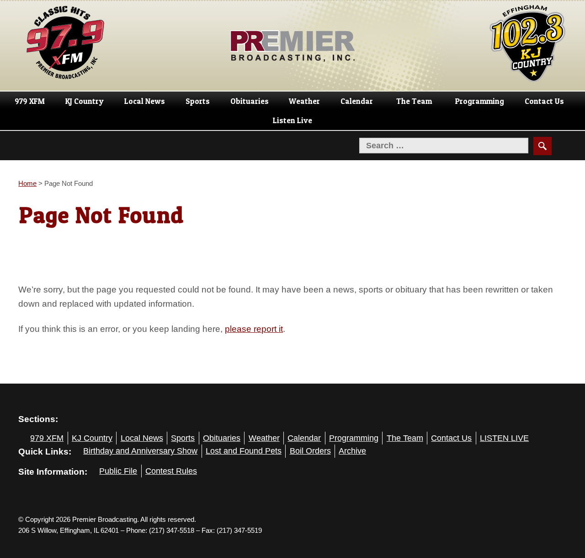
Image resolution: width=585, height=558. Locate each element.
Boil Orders (310, 450)
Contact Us (544, 101)
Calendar (356, 101)
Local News (144, 101)
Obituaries (249, 101)
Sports (198, 101)
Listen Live (292, 120)
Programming (479, 101)
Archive (352, 450)
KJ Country (84, 101)
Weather (304, 101)
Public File (118, 471)
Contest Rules (171, 471)
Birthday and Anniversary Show (140, 450)
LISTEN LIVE (504, 438)
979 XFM (30, 101)
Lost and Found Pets (244, 450)
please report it (254, 329)
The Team (414, 101)
